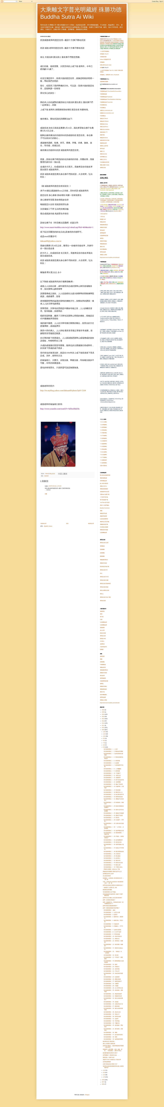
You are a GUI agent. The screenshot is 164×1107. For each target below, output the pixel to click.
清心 (101, 573)
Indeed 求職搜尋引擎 (105, 59)
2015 (103, 716)
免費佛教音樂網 (104, 81)
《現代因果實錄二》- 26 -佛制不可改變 (113, 815)
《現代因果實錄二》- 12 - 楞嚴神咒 (112, 777)
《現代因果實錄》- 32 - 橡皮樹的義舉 (112, 994)
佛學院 (101, 238)
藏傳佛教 (102, 556)
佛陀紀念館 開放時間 (105, 583)
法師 (101, 619)
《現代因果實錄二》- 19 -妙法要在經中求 (113, 794)
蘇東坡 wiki (103, 638)
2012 (103, 723)
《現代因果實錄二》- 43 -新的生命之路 (113, 862)
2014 (103, 718)
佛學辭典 (102, 546)
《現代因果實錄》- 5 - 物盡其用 (111, 924)
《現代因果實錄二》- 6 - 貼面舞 (111, 763)
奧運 (101, 614)
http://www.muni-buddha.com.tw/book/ (109, 257)
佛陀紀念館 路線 (104, 587)
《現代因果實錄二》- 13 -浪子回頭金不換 (113, 780)
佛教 (107, 283)
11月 (104, 734)
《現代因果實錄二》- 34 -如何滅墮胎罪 (113, 840)
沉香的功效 (108, 199)
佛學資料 (102, 656)
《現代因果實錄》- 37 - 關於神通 (111, 1006)
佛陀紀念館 (103, 600)
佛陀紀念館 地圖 (104, 580)
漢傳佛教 (102, 549)
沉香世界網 (116, 202)
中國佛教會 (103, 664)
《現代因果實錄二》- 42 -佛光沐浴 (111, 860)
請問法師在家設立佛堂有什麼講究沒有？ (113, 885)
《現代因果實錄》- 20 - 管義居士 (111, 966)
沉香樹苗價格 (110, 200)
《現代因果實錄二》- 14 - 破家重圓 (112, 782)
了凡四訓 (114, 40)
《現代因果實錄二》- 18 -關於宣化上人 (113, 792)
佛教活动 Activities (104, 129)
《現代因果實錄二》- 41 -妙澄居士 (111, 858)
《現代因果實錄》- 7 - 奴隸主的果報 (112, 929)
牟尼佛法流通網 (104, 527)
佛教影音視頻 (103, 227)
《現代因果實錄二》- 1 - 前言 (110, 749)
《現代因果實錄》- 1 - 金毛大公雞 (111, 912)
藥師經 (118, 40)
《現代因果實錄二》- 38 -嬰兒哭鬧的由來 (113, 851)
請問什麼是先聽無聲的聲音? (110, 905)
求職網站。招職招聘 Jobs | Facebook (109, 74)
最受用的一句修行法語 (108, 1057)
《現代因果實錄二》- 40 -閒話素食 (111, 856)
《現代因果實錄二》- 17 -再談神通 (111, 790)
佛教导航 (102, 135)
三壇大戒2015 (103, 213)
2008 (103, 1079)
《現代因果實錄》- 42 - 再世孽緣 (111, 1021)
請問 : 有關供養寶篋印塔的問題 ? (111, 908)
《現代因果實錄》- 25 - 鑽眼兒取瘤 (112, 979)
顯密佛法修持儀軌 (107, 889)
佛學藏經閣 (103, 233)
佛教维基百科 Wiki (104, 140)
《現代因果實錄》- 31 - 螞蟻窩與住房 (112, 996)
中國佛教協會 (103, 94)
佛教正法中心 (103, 159)
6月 (104, 745)
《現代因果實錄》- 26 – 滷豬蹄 (111, 983)
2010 (103, 727)
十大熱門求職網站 (104, 51)
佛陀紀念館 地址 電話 (105, 597)
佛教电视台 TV (103, 132)
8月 (104, 740)
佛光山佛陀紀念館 (104, 590)
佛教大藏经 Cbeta (104, 165)
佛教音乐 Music (104, 118)
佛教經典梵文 (112, 283)
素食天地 (102, 246)
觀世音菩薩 (103, 633)
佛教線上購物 (103, 254)
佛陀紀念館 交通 (104, 542)
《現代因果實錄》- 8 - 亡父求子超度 (112, 932)
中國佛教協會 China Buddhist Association (110, 91)
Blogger (87, 1094)
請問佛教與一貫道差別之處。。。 (111, 1055)
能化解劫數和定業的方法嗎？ (110, 1053)
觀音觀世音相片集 (104, 566)
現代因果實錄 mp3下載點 (109, 892)
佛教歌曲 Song (104, 124)
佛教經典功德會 (104, 529)
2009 (103, 729)
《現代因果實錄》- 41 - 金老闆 (110, 1018)
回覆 (46, 494)
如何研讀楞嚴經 (107, 1061)
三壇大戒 (102, 216)
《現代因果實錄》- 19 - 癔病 (110, 964)
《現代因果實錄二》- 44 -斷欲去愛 (111, 865)
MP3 (103, 441)
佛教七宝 (102, 151)
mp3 (104, 494)
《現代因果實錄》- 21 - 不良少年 (111, 971)
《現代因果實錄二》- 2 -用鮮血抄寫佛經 (113, 751)
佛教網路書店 (103, 243)
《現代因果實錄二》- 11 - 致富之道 (112, 775)
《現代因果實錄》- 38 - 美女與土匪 (112, 1012)
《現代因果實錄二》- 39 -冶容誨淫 (111, 853)
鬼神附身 (102, 644)
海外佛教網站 (103, 249)
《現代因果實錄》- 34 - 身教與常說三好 (113, 1004)
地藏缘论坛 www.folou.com (107, 113)
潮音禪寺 (109, 209)
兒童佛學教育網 (104, 235)
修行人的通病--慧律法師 (109, 1043)
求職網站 (102, 62)
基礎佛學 (102, 627)
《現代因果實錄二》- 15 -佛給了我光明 (113, 784)
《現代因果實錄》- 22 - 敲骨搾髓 (111, 969)
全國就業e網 (103, 56)
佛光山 (101, 593)
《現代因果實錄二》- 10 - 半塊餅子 (112, 773)
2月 (104, 1074)
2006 (103, 1084)
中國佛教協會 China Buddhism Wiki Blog (110, 99)
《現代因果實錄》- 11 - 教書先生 (111, 938)
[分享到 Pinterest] (66, 474)
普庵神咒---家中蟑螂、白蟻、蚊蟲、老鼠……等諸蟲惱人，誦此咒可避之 (112, 1050)
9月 (104, 738)
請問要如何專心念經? (108, 873)
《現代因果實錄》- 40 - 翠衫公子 (111, 1014)
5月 (104, 747)
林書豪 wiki (103, 219)
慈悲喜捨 (46, 475)
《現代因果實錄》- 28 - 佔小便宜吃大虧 (113, 988)
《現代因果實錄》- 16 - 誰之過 (110, 955)
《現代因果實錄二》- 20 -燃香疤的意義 (113, 796)
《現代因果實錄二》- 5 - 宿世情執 (111, 760)
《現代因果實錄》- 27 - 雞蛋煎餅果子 (112, 981)
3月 (104, 1072)
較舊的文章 (91, 523)
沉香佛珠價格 (109, 202)
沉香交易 (113, 199)
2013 (103, 721)
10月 (104, 736)
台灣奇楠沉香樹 (119, 200)
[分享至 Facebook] (64, 474)
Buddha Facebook (105, 508)
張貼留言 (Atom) (48, 526)
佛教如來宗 (103, 222)
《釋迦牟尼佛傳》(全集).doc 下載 (111, 869)
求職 (101, 67)
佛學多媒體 (108, 42)
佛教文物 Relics (104, 126)
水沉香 (102, 199)
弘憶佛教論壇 (103, 532)
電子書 (101, 616)
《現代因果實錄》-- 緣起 (109, 910)
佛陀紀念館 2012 (104, 576)
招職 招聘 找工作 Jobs (105, 65)
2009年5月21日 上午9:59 (54, 486)
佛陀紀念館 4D (104, 570)
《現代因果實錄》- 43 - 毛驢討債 (111, 1023)
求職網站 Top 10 (104, 54)
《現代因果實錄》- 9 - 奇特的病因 (111, 934)
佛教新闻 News (104, 137)
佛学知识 (102, 148)
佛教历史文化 (103, 154)
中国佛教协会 (103, 105)
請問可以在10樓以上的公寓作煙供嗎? (112, 897)
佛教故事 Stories (104, 121)
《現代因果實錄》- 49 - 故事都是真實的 (113, 1039)
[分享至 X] (63, 474)
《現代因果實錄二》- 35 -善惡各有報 (112, 842)
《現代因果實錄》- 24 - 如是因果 (111, 977)
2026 (103, 710)
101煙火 (102, 641)
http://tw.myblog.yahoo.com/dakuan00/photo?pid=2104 (63, 390)
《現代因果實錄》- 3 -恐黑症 (110, 914)
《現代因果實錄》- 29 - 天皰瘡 (110, 985)
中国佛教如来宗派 (104, 162)
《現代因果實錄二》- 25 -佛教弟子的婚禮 (113, 813)
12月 (104, 731)
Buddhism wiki (115, 267)
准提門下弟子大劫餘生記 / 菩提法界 (112, 1059)
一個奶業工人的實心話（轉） (110, 887)
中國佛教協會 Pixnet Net (106, 102)
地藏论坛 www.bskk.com (106, 110)
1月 (104, 1077)
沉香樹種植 (103, 200)
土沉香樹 (102, 202)
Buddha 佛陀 (117, 211)
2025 (103, 712)
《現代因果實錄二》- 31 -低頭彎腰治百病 (113, 830)
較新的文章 (43, 523)
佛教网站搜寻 (103, 143)
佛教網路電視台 (104, 224)
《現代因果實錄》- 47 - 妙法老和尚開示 (113, 1034)
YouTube (105, 502)
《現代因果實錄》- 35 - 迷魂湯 (110, 1001)
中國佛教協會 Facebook (106, 96)
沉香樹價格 (120, 199)
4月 (104, 1070)
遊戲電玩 (102, 611)
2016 (103, 714)
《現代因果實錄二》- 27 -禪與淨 (111, 817)
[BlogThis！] (61, 474)
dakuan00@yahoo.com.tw (50, 241)
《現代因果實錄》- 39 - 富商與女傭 (112, 1016)
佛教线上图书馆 (104, 145)
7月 (104, 742)
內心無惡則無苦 (107, 876)
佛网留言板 (103, 167)
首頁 (67, 523)
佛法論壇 (102, 230)
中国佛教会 (103, 107)
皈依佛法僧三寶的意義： (109, 1041)
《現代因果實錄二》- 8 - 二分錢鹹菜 (112, 768)
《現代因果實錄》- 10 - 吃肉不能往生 (112, 936)
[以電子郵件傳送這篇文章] (59, 474)
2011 (103, 725)
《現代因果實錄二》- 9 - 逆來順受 (111, 771)
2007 (103, 1082)
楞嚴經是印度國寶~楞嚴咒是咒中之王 (112, 871)
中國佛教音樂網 (109, 43)
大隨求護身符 (103, 646)
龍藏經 (101, 649)
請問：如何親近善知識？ (109, 900)
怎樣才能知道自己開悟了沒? (110, 1064)
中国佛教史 (103, 115)
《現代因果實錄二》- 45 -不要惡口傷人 (113, 867)
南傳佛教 (102, 553)
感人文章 (102, 630)
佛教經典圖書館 (115, 42)
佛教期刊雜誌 (103, 241)
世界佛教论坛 (103, 156)
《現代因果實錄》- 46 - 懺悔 (110, 1032)
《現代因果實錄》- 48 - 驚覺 (110, 1037)
